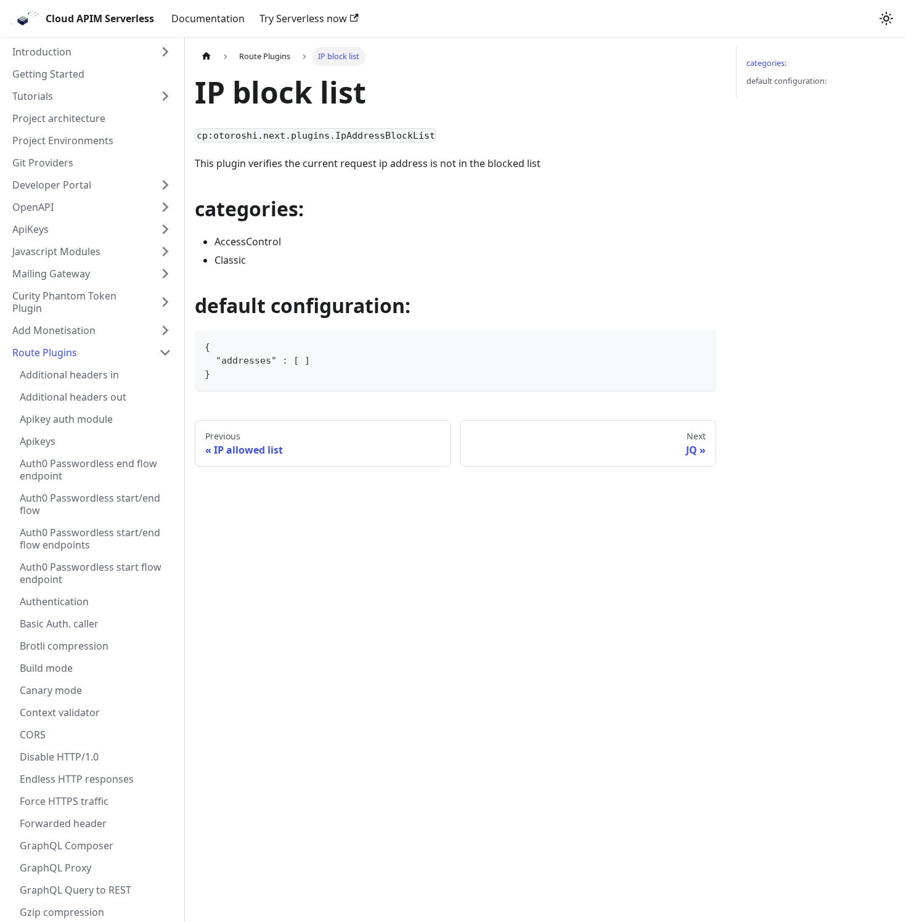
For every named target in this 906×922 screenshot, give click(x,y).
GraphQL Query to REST (75, 890)
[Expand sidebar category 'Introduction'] (165, 52)
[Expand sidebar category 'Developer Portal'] (165, 185)
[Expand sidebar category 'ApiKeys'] (165, 229)
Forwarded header (63, 823)
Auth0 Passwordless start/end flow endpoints (90, 539)
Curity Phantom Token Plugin (64, 302)
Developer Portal (51, 185)
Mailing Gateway (51, 273)
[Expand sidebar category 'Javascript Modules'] (165, 251)
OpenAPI (33, 207)
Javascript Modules (56, 251)
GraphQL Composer (66, 845)
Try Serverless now (303, 18)
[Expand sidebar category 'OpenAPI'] (165, 207)
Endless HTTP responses (77, 779)
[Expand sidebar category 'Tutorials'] (165, 96)
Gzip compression (62, 912)
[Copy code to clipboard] (701, 345)
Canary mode (51, 690)
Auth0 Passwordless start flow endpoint (90, 573)
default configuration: (786, 80)
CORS (33, 734)
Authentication (54, 601)
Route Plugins (44, 352)
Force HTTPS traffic (64, 801)
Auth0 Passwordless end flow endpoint (88, 470)
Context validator (60, 712)
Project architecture (58, 118)
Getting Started (48, 74)
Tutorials (32, 96)
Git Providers (42, 162)
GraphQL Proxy (55, 868)
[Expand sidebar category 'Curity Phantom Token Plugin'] (165, 302)
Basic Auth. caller (59, 623)
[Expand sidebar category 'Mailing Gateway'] (165, 274)
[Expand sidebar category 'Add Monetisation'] (165, 330)
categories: (766, 62)
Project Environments (62, 140)
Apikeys (37, 441)
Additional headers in (69, 374)
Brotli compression (64, 646)
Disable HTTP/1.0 (59, 757)
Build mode (46, 668)
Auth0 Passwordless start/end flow (90, 504)
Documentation (208, 18)
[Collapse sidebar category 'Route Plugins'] (165, 352)
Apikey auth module (66, 419)
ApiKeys (30, 229)
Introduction (41, 52)
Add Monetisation (54, 330)
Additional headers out (73, 397)
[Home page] (206, 56)
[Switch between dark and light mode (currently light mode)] (886, 18)
